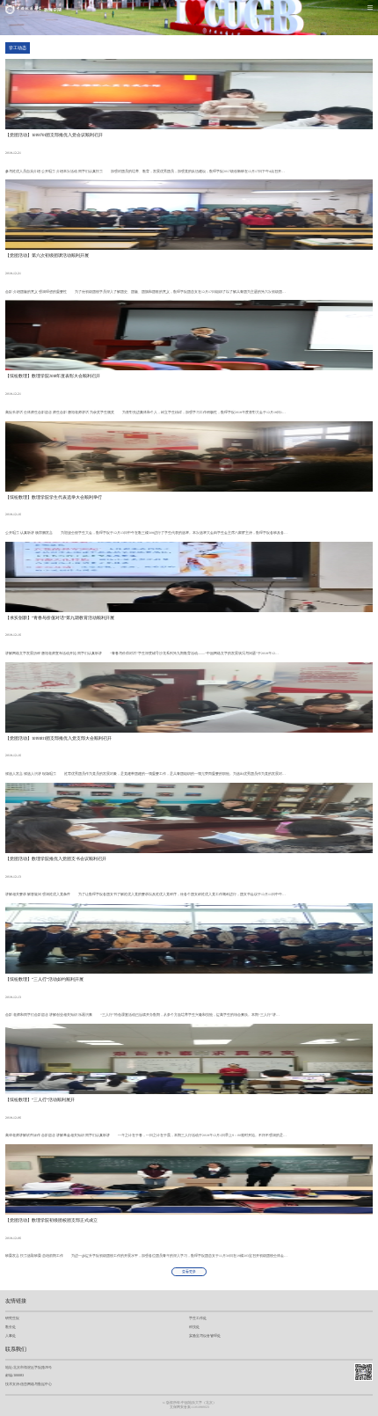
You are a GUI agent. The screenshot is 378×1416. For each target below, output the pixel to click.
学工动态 (17, 48)
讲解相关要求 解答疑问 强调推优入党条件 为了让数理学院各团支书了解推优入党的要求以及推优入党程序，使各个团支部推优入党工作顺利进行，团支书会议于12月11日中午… (145, 894)
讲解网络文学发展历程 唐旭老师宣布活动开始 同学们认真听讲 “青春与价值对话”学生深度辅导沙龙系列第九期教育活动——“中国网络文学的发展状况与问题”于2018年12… (142, 653)
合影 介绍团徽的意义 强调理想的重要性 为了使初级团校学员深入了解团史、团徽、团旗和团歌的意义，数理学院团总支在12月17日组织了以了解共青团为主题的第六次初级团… (145, 292)
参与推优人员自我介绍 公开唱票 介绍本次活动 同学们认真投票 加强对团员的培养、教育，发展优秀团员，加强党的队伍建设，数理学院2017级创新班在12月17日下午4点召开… (145, 171)
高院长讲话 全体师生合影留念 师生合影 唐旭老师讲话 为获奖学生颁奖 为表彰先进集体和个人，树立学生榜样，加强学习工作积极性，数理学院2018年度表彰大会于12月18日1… (145, 412)
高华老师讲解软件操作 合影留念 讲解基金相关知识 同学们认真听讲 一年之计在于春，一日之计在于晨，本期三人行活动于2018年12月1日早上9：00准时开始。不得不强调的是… (146, 1135)
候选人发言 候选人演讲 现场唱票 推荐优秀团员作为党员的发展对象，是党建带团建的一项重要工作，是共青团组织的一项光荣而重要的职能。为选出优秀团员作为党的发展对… (145, 774)
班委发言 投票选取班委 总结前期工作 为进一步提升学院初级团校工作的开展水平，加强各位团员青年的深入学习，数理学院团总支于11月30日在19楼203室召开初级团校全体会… (146, 1256)
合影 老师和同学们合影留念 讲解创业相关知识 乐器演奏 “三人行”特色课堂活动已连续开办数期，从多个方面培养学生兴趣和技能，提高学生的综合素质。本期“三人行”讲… (142, 1015)
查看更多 (189, 1272)
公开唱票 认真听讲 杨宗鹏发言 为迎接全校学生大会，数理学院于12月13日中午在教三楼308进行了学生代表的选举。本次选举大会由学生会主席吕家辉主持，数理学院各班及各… (146, 533)
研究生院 (12, 1318)
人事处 (10, 1335)
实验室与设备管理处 (205, 1335)
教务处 (10, 1327)
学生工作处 (198, 1318)
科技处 (194, 1327)
